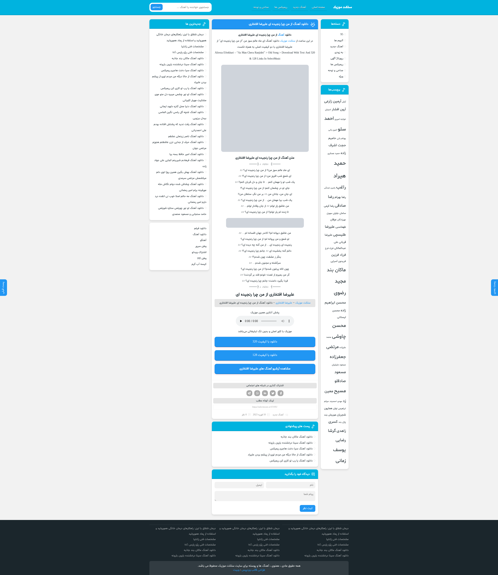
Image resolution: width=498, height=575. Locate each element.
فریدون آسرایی (338, 261)
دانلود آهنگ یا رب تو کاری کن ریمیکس (291, 461)
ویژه (341, 76)
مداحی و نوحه (261, 7)
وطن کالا (201, 258)
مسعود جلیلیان (339, 364)
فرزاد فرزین (338, 255)
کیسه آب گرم (199, 264)
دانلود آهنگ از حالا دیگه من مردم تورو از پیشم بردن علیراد (280, 455)
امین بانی (332, 129)
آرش (344, 101)
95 (341, 34)
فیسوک (280, 393)
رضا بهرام (340, 197)
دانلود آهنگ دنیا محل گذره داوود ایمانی (182, 106)
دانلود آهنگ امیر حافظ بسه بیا (186, 154)
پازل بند (342, 422)
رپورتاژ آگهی (337, 58)
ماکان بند (336, 270)
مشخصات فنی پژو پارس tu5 (188, 52)
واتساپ (257, 393)
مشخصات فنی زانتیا (192, 46)
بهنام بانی (341, 138)
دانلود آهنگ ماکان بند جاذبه (297, 437)
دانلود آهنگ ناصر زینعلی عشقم (186, 136)
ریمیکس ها (280, 7)
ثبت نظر (307, 508)
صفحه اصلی (318, 7)
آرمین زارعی (332, 101)
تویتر (273, 393)
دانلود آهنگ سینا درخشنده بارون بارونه (290, 443)
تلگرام (249, 393)
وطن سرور (200, 246)
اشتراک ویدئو (199, 252)
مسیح (340, 391)
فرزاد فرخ (329, 248)
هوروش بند (330, 415)
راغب (341, 187)
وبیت (236, 570)
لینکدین (265, 393)
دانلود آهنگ (199, 234)
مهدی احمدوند (336, 401)
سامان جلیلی (339, 213)
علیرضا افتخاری (284, 303)
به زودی (339, 52)
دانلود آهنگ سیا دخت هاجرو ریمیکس (291, 449)
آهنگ (281, 35)
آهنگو (203, 240)
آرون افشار (339, 109)
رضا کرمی (329, 206)
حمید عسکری (334, 153)
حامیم (332, 138)
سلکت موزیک (287, 41)
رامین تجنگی (329, 187)
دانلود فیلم (200, 228)
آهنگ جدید (299, 7)
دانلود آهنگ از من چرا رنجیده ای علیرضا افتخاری (278, 24)
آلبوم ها (338, 40)
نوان (335, 408)
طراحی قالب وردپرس (253, 570)
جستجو (157, 7)
